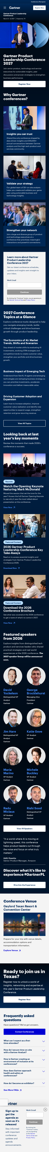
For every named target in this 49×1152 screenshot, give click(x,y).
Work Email (11, 280)
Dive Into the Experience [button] (24, 885)
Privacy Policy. (30, 300)
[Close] (45, 1110)
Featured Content (13, 542)
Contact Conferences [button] (24, 1032)
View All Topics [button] (24, 423)
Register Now (39, 8)
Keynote (9, 481)
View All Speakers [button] (24, 828)
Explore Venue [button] (11, 950)
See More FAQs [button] (11, 1090)
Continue (24, 292)
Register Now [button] (24, 84)
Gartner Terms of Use (16, 300)
